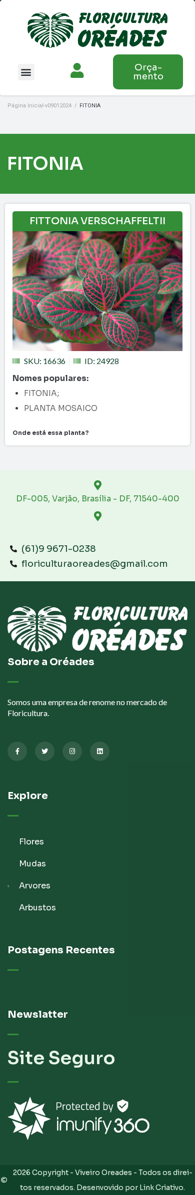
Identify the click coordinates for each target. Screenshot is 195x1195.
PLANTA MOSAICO (61, 408)
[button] (26, 72)
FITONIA (40, 393)
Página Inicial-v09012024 (40, 105)
